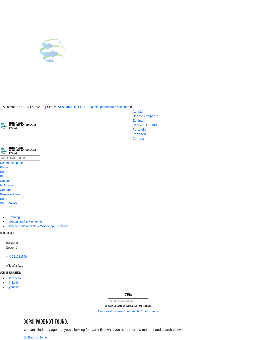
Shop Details (8, 203)
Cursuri (144, 311)
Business (117, 311)
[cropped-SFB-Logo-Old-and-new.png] (18, 125)
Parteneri (139, 134)
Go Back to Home (35, 337)
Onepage (6, 189)
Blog (3, 176)
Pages (4, 167)
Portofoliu (140, 129)
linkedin (13, 282)
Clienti (153, 311)
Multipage (6, 185)
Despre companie (145, 116)
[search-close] (2, 316)
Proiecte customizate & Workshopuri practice (38, 226)
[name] (133, 107)
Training (14, 217)
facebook (14, 278)
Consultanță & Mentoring (25, 221)
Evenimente (132, 311)
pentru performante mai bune (94, 107)
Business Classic (11, 194)
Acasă (137, 111)
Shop (3, 171)
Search (52, 107)
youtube (14, 287)
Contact (138, 138)
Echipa (138, 120)
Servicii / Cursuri (145, 125)
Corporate (104, 311)
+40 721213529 (30, 107)
